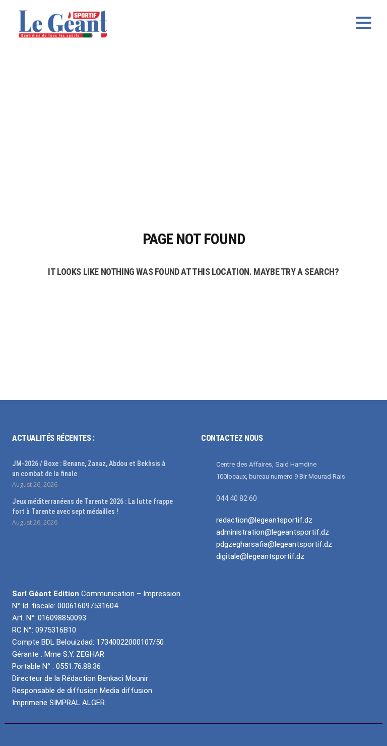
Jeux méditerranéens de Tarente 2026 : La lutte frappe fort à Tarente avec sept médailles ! (92, 506)
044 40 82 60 (236, 498)
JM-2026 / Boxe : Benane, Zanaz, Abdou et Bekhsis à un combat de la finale (88, 469)
